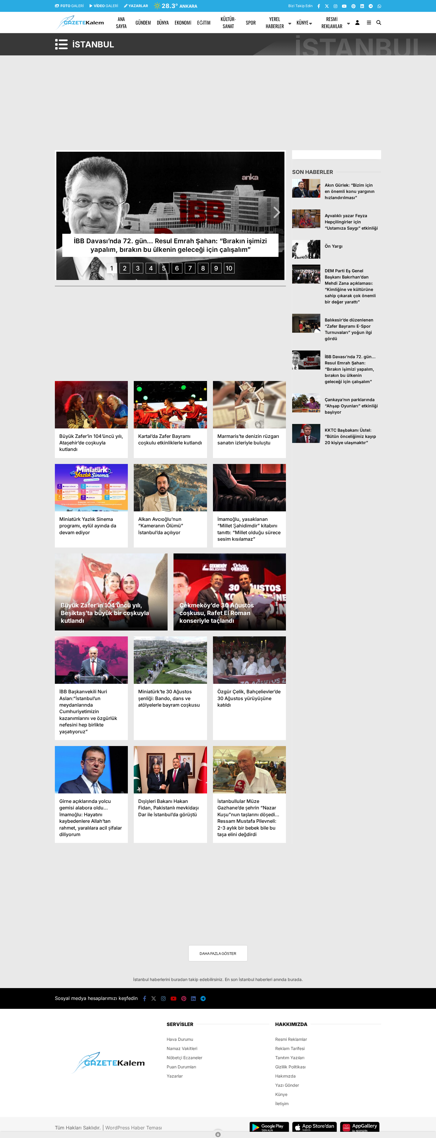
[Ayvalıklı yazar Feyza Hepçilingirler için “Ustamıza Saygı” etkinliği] (306, 226)
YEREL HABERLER (275, 22)
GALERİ (72, 6)
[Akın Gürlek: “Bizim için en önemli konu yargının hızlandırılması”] (306, 196)
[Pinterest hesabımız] (353, 6)
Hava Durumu (180, 1039)
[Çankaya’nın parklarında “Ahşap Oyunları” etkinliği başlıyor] (306, 410)
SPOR (251, 22)
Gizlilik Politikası (290, 1066)
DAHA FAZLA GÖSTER (218, 954)
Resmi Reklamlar (332, 22)
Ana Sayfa (121, 22)
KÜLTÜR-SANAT (228, 22)
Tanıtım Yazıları (289, 1057)
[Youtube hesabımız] (344, 6)
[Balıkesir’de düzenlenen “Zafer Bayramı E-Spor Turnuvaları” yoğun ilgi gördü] (306, 331)
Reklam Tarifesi (290, 1048)
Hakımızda (285, 1075)
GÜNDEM (143, 22)
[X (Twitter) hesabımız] (327, 6)
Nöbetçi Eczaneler (184, 1057)
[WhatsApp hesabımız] (379, 6)
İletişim (282, 1103)
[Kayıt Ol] (358, 22)
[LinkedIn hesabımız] (362, 6)
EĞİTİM (204, 22)
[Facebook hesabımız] (318, 6)
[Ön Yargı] (306, 257)
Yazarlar (175, 1075)
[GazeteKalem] (79, 28)
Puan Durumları (181, 1066)
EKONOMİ (183, 22)
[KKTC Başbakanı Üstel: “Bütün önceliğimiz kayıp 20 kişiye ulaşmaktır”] (306, 441)
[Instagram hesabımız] (335, 6)
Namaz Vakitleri (182, 1048)
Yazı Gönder (287, 1085)
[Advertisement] (25, 143)
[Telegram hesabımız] (371, 6)
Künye (302, 22)
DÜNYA (163, 22)
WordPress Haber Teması (133, 1128)
